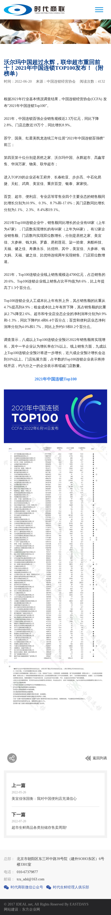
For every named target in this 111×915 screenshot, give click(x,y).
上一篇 (19, 785)
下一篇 (19, 814)
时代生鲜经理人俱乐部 (71, 887)
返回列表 (100, 758)
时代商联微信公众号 (27, 887)
